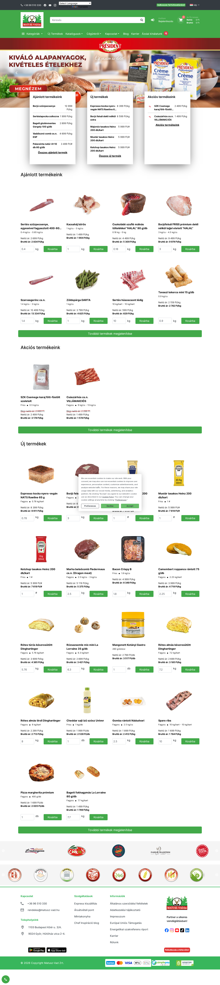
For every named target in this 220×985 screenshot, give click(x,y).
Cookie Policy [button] (108, 497)
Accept (130, 506)
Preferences (90, 506)
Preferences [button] (120, 500)
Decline (110, 506)
